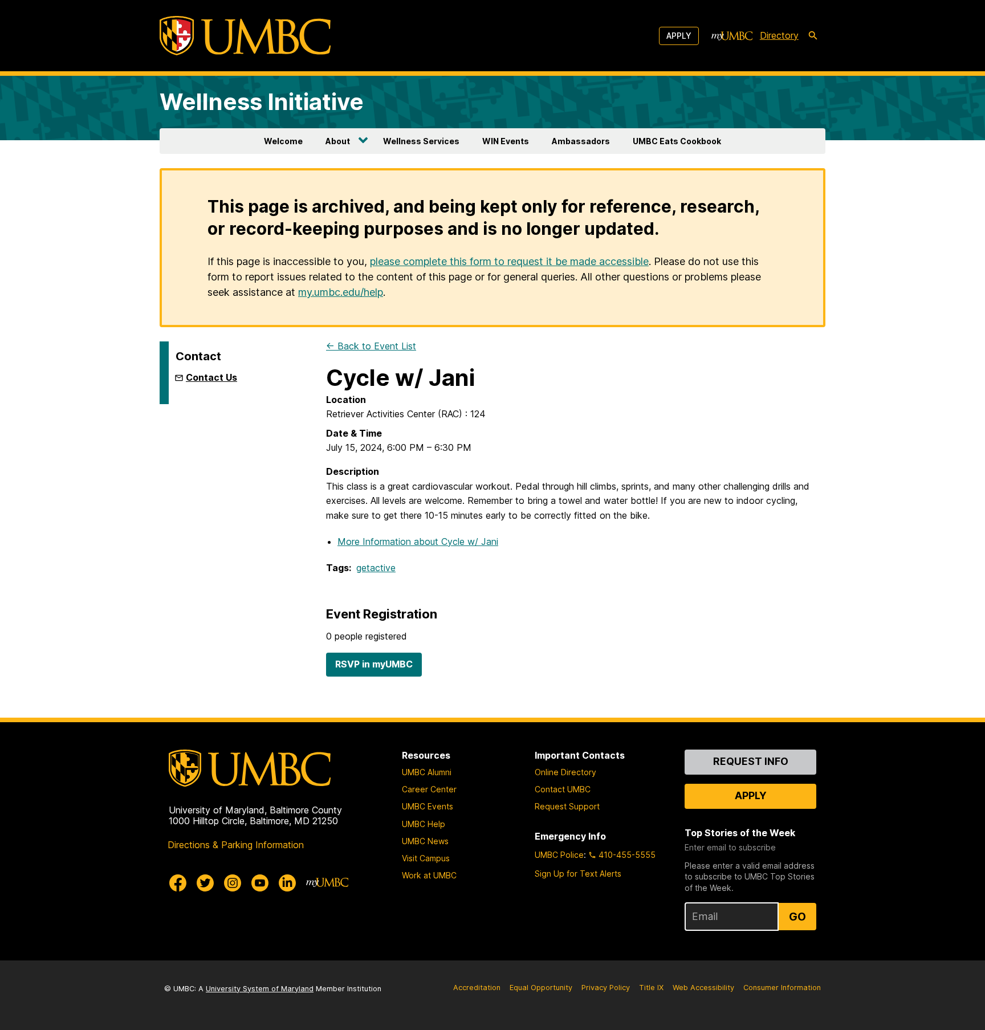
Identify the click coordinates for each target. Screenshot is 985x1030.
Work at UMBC (429, 875)
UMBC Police (559, 855)
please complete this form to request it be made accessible (509, 261)
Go (797, 916)
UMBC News (425, 841)
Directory (779, 35)
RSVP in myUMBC (374, 664)
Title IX (651, 987)
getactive (376, 567)
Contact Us (211, 377)
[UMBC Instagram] (232, 882)
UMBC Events (427, 806)
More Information (417, 541)
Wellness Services (421, 141)
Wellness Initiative (262, 102)
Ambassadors (581, 141)
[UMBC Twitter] (205, 882)
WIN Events (505, 141)
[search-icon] (812, 35)
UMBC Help (423, 824)
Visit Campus (426, 858)
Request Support (567, 806)
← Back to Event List (371, 346)
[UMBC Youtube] (259, 882)
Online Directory (565, 772)
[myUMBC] (732, 35)
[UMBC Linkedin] (287, 882)
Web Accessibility (703, 987)
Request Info (750, 761)
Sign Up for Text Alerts (578, 873)
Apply (678, 35)
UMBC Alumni (426, 772)
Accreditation (476, 987)
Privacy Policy (605, 987)
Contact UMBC (563, 789)
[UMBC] (245, 35)
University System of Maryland (260, 988)
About (337, 141)
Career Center (429, 789)
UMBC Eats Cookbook (677, 141)
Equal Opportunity (541, 987)
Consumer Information (782, 987)
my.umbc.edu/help (340, 292)
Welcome (283, 141)
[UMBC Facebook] (177, 882)
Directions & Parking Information (236, 844)
